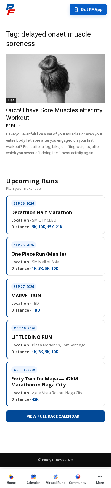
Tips (11, 100)
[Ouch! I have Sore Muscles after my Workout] (55, 78)
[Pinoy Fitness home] (10, 9)
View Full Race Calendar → (56, 416)
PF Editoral (14, 126)
